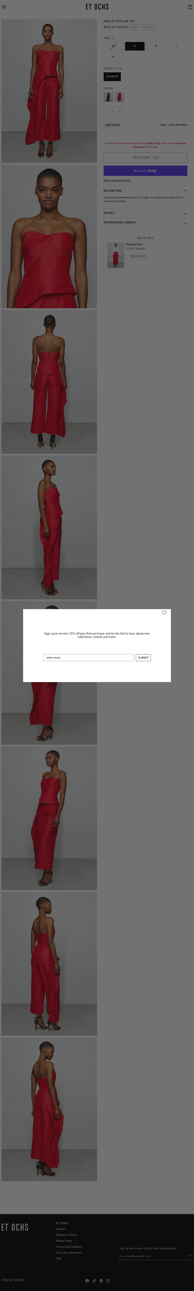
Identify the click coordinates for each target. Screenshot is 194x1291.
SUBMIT (143, 657)
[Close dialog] (164, 612)
